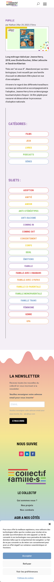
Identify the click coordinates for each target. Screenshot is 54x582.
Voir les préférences (27, 571)
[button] (49, 524)
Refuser (27, 563)
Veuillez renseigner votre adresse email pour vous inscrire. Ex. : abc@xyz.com (27, 412)
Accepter (27, 556)
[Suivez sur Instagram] (21, 454)
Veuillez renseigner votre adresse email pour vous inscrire (26, 396)
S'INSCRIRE (18, 421)
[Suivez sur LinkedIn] (27, 454)
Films (33, 25)
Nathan (12, 25)
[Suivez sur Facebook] (33, 454)
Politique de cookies (25, 578)
